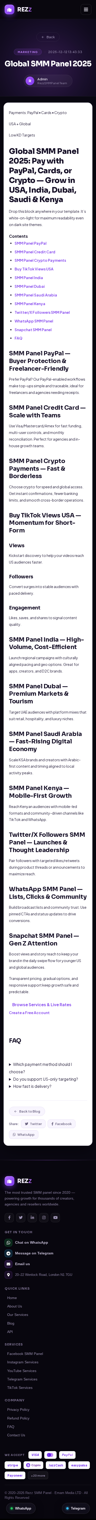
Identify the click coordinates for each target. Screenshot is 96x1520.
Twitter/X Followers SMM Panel (42, 312)
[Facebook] (9, 1217)
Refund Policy (18, 1418)
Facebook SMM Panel (25, 1354)
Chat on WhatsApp (31, 1242)
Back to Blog (29, 1111)
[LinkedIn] (32, 1217)
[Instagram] (43, 1217)
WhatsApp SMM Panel (34, 321)
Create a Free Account (29, 1012)
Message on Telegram (34, 1253)
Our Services (17, 1315)
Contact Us (16, 1435)
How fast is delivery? (32, 1086)
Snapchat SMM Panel (33, 329)
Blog (10, 1323)
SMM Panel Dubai (30, 286)
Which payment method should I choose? (40, 1068)
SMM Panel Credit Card (35, 252)
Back (51, 37)
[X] (20, 1217)
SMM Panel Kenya (30, 303)
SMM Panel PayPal (31, 243)
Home (12, 1298)
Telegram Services (22, 1379)
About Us (14, 1306)
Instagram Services (22, 1362)
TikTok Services (20, 1388)
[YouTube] (55, 1217)
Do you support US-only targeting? (45, 1079)
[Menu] (86, 9)
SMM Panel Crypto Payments (40, 260)
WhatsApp (26, 1134)
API (10, 1332)
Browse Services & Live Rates (41, 1004)
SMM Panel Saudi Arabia (36, 295)
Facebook (63, 1124)
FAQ (18, 338)
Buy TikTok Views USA (34, 269)
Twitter (36, 1124)
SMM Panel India (29, 277)
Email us (22, 1264)
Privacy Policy (18, 1410)
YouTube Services (21, 1371)
